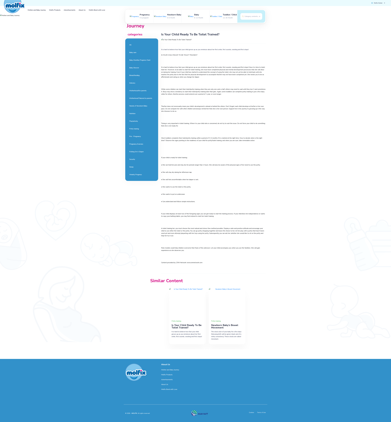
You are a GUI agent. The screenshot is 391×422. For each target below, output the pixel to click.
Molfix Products (166, 375)
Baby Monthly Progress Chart (139, 60)
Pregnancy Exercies (136, 144)
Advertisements (167, 379)
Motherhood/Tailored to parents (140, 98)
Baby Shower (134, 68)
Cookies (251, 412)
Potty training (134, 129)
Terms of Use (261, 412)
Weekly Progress (135, 174)
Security (132, 159)
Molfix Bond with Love (169, 389)
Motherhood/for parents (138, 91)
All (130, 45)
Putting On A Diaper (136, 152)
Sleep (131, 167)
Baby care (132, 52)
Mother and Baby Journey (170, 370)
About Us (164, 384)
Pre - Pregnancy (135, 136)
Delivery (132, 83)
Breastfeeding (134, 75)
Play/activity (133, 121)
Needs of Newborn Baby (138, 106)
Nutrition (132, 113)
